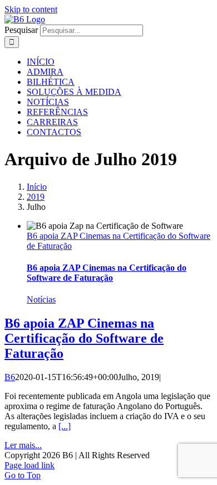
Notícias (41, 299)
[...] (64, 426)
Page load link (29, 465)
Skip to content (30, 9)
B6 (9, 377)
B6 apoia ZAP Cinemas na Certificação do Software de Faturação (106, 272)
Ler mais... (23, 445)
